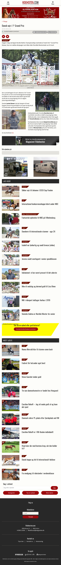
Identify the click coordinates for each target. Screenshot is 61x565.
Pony (24, 387)
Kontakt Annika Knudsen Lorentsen (26, 329)
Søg (54, 488)
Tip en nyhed (30, 493)
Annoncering (39, 541)
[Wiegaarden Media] (41, 554)
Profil (24, 346)
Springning (5, 40)
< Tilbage (4, 21)
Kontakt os (30, 541)
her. (13, 133)
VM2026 (24, 373)
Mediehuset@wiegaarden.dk (36, 530)
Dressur (24, 186)
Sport (24, 228)
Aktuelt (24, 296)
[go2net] (29, 554)
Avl (23, 200)
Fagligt (24, 442)
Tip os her (21, 541)
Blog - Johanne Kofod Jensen (29, 214)
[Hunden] (19, 554)
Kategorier (11, 493)
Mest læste (49, 493)
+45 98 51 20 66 (21, 530)
